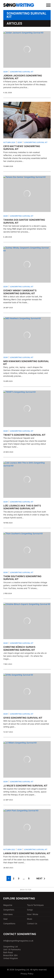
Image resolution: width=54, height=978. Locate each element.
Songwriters (8, 909)
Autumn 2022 (9, 849)
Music (29, 919)
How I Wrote (32, 914)
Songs (30, 909)
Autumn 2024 (9, 142)
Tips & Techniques (35, 905)
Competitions (9, 923)
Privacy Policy (27, 973)
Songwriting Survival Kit (21, 72)
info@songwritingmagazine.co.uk (18, 940)
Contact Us (32, 923)
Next (39, 878)
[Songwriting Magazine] (18, 5)
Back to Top (25, 890)
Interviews (8, 914)
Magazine (7, 905)
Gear (5, 72)
